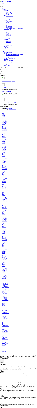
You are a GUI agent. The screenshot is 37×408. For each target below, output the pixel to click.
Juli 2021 (3, 152)
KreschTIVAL (4, 316)
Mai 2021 (3, 154)
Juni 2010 (3, 263)
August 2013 (4, 232)
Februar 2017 (4, 196)
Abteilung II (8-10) (5, 283)
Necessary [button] (1, 370)
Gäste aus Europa (4, 312)
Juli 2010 (3, 262)
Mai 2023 (3, 134)
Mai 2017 (3, 194)
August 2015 (4, 211)
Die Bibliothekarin (5, 296)
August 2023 (4, 132)
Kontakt (3, 3)
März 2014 (3, 226)
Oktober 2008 (4, 277)
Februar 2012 (4, 247)
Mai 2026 (3, 113)
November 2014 (4, 219)
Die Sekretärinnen (4, 301)
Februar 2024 (4, 127)
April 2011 (3, 254)
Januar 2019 (4, 177)
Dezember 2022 (4, 138)
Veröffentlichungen (5, 343)
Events (3, 306)
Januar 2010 (4, 267)
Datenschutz (4, 4)
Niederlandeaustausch (5, 326)
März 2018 (3, 186)
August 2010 (4, 261)
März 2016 (3, 205)
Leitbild (3, 319)
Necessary (2, 371)
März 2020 (3, 165)
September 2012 (4, 241)
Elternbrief (3, 303)
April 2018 (3, 185)
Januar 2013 (4, 238)
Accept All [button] (6, 358)
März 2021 (3, 156)
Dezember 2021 (4, 148)
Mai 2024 (3, 125)
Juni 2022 (3, 143)
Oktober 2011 (4, 250)
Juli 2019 (3, 172)
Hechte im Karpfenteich (6, 87)
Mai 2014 (3, 224)
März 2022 (3, 145)
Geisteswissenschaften (5, 313)
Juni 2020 (3, 163)
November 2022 (4, 139)
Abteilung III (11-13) (5, 284)
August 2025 (4, 116)
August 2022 (4, 142)
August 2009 (4, 271)
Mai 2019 (3, 174)
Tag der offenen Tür (5, 339)
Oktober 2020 (4, 160)
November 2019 (4, 169)
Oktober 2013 (4, 230)
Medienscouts (4, 321)
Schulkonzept (4, 335)
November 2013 (4, 229)
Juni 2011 (3, 253)
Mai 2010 (3, 264)
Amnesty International (5, 287)
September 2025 (4, 115)
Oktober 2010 (4, 260)
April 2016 (3, 204)
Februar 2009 (4, 274)
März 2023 (3, 136)
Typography (4, 340)
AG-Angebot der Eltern (5, 286)
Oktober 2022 (4, 140)
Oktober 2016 (4, 200)
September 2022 (4, 141)
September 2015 (4, 210)
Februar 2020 (4, 166)
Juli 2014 (3, 222)
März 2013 (3, 236)
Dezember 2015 (4, 208)
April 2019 (3, 175)
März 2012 (3, 246)
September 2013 (4, 231)
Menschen (3, 323)
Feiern (3, 308)
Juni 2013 (3, 234)
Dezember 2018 (4, 178)
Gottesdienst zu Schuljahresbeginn (7, 96)
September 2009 (4, 270)
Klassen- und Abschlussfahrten (6, 314)
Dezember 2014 (4, 218)
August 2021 (4, 151)
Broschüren (3, 291)
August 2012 (4, 242)
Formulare (3, 309)
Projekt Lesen (4, 327)
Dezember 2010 (4, 258)
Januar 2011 (4, 257)
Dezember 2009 (4, 268)
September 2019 (4, 170)
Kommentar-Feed (4, 350)
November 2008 (4, 276)
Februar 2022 (4, 146)
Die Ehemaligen (4, 297)
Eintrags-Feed (4, 349)
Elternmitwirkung (4, 304)
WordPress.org (4, 351)
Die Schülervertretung (5, 300)
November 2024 (4, 122)
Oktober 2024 (4, 123)
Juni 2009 (3, 272)
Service (3, 336)
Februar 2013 (4, 237)
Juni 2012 (3, 244)
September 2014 (4, 221)
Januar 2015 (4, 217)
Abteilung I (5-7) (4, 282)
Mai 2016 (3, 203)
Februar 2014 (4, 227)
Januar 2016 (4, 207)
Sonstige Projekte (4, 337)
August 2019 (4, 171)
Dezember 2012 (4, 239)
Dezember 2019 (4, 168)
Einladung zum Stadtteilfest (6, 91)
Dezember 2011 (4, 248)
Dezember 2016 (4, 198)
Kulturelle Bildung (5, 318)
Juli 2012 (3, 243)
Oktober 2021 (4, 150)
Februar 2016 (4, 206)
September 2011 (4, 251)
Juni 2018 (3, 183)
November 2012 (4, 240)
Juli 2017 (3, 192)
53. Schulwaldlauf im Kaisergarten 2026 (8, 81)
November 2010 (4, 259)
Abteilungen (4, 285)
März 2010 (3, 266)
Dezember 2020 (4, 158)
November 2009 (4, 269)
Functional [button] (1, 388)
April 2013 (3, 235)
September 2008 (4, 278)
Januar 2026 (4, 114)
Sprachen (3, 338)
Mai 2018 (3, 184)
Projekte (3, 328)
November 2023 (4, 130)
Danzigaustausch (4, 293)
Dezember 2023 (4, 129)
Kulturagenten (4, 317)
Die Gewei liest (4, 298)
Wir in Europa (4, 345)
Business (3, 292)
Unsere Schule (4, 342)
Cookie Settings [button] (2, 358)
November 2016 (4, 199)
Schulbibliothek (4, 330)
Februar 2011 (4, 256)
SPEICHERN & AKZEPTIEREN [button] (5, 405)
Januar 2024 (4, 128)
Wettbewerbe (4, 344)
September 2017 (4, 191)
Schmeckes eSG (4, 329)
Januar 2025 (4, 120)
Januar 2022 (4, 147)
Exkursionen (4, 307)
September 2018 (4, 181)
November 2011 (4, 249)
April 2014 (3, 225)
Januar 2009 (4, 275)
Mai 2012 (3, 245)
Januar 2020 (4, 167)
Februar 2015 (4, 216)
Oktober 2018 (4, 180)
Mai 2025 (3, 117)
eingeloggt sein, (6, 69)
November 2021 (4, 149)
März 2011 (3, 255)
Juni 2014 (3, 223)
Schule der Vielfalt (5, 331)
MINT (3, 324)
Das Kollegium (4, 294)
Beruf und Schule (4, 289)
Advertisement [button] (2, 399)
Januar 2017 (4, 197)
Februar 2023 (4, 137)
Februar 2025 (4, 119)
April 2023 (3, 135)
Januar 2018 (4, 188)
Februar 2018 (4, 187)
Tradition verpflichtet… (9, 108)
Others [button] (1, 402)
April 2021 (3, 155)
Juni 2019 (3, 173)
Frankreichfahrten (4, 310)
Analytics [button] (1, 395)
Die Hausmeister (4, 299)
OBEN (1, 354)
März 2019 (3, 176)
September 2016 (4, 201)
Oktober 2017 (4, 190)
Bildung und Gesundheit (5, 290)
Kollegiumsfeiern (4, 315)
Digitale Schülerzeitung (5, 302)
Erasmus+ (3, 305)
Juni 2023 (3, 133)
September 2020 (4, 161)
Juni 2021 (3, 153)
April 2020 (3, 164)
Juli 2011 (3, 252)
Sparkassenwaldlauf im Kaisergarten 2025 (9, 102)
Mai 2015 (3, 214)
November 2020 (4, 159)
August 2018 (4, 182)
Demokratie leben (4, 295)
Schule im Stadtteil (5, 332)
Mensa (3, 322)
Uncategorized (4, 341)
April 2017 (3, 195)
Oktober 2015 (4, 209)
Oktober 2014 (4, 220)
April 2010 (3, 265)
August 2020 (4, 162)
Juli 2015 (3, 212)
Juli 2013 (3, 233)
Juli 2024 (3, 124)
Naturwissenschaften (5, 325)
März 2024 (3, 126)
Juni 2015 (3, 213)
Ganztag (3, 311)
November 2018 (4, 179)
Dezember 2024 (4, 121)
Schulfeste (3, 334)
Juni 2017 (3, 193)
